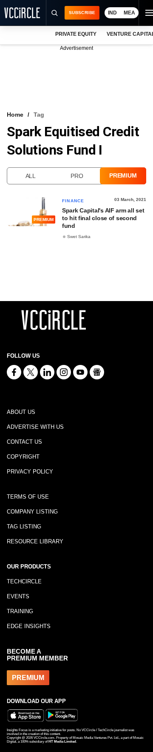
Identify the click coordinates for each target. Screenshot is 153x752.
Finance (73, 200)
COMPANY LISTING (32, 511)
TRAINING (20, 611)
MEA (129, 13)
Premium (122, 175)
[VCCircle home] (22, 13)
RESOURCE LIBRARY (35, 541)
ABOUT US (21, 412)
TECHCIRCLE (24, 581)
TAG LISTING (24, 526)
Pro (77, 175)
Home (15, 114)
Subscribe (82, 12)
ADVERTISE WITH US (35, 427)
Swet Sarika (79, 236)
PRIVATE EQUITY (75, 34)
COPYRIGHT (23, 456)
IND (112, 13)
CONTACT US (24, 442)
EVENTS (18, 596)
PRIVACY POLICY (30, 471)
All (31, 175)
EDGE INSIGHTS (29, 626)
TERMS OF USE (28, 497)
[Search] (54, 13)
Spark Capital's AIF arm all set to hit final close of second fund (103, 218)
